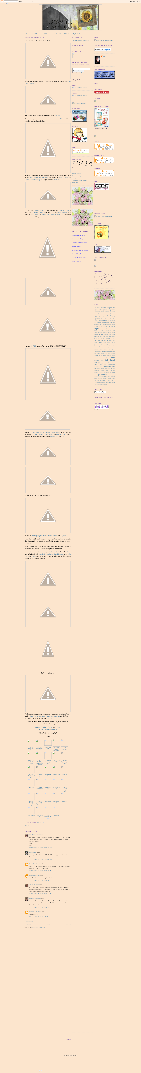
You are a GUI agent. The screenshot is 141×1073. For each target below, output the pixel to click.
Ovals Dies (64, 774)
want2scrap (97, 380)
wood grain (112, 382)
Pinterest (106, 316)
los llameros (107, 351)
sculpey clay (107, 372)
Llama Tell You (48, 747)
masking (112, 351)
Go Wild (33, 346)
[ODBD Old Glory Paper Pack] (48, 758)
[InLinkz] (95, 101)
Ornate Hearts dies (47, 787)
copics (97, 328)
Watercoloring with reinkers (79, 180)
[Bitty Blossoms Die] (48, 813)
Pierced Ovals (54, 436)
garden (109, 342)
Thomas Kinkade (103, 320)
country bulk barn (105, 328)
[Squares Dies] (48, 799)
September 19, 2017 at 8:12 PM (40, 871)
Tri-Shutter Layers (37, 212)
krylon (102, 349)
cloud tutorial (111, 326)
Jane (100, 315)
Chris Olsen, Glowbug (35, 834)
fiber (99, 340)
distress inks (98, 336)
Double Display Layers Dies (64, 761)
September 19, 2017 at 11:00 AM (41, 859)
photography (111, 364)
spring (113, 374)
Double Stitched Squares (50, 536)
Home (27, 34)
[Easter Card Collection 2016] (31, 758)
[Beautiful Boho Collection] (56, 746)
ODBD (35, 434)
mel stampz (97, 353)
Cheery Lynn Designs (101, 309)
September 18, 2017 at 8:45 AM (40, 848)
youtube (105, 384)
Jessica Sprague (105, 315)
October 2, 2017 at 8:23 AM (39, 917)
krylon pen (108, 349)
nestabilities (104, 358)
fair (114, 338)
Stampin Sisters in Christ (107, 318)
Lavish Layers (63, 177)
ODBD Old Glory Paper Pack (48, 761)
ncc (37, 824)
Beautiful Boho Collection (56, 749)
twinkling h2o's (111, 378)
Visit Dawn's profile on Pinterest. (80, 40)
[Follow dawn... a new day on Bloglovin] (102, 50)
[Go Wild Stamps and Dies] (31, 745)
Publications (67, 34)
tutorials (105, 378)
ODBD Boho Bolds (56, 761)
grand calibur (111, 344)
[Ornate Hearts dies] (48, 785)
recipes (113, 368)
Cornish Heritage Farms (104, 312)
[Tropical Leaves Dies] (39, 785)
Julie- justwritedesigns (35, 898)
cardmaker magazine (102, 324)
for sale (113, 340)
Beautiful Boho (61, 434)
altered (108, 322)
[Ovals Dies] (64, 773)
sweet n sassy (105, 376)
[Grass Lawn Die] (39, 813)
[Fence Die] (56, 813)
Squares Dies (48, 801)
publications (97, 368)
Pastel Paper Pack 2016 (64, 748)
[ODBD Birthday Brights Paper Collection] (40, 758)
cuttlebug (109, 332)
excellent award (102, 338)
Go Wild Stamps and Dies (31, 748)
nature (99, 358)
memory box (104, 353)
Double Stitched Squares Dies (39, 802)
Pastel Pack (34, 214)
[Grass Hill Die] (31, 813)
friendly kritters (98, 342)
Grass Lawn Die (40, 815)
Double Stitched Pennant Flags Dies (31, 803)
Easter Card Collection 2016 (51, 214)
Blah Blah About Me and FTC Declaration (43, 34)
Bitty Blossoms (58, 554)
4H (95, 307)
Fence (33, 556)
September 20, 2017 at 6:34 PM (40, 894)
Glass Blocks (75, 182)
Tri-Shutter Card (64, 210)
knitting (97, 349)
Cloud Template (76, 173)
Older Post (68, 924)
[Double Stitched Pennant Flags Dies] (31, 799)
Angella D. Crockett (34, 884)
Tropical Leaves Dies (39, 787)
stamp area (96, 376)
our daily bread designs (104, 361)
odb (109, 358)
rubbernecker (97, 370)
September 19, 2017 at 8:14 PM (40, 880)
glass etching (104, 344)
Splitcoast (97, 319)
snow (95, 375)
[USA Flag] (64, 799)
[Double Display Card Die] (31, 773)
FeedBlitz (81, 73)
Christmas (112, 309)
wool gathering (97, 384)
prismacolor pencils (109, 366)
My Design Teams (78, 34)
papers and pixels (106, 363)
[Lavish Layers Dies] (56, 785)
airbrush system (101, 322)
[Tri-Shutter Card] (48, 773)
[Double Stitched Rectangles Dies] (64, 785)
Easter (107, 313)
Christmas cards (99, 311)
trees (99, 378)
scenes (96, 372)
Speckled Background (78, 176)
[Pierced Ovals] (56, 773)
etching (96, 338)
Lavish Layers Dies (56, 787)
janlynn (113, 347)
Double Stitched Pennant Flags (38, 177)
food (109, 340)
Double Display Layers (53, 432)
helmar (96, 346)
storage (100, 376)
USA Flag (49, 718)
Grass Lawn (49, 554)
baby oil (112, 322)
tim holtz (111, 376)
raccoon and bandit (106, 368)
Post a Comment (29, 921)
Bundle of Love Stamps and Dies (39, 748)
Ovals (63, 436)
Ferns (51, 434)
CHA (99, 307)
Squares (63, 536)
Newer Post (28, 924)
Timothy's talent (111, 320)
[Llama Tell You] (48, 745)
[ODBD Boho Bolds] (56, 758)
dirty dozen (112, 334)
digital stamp (104, 334)
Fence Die (56, 815)
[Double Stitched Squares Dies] (39, 799)
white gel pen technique (100, 382)
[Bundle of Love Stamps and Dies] (40, 745)
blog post (57, 115)
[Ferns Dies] (31, 785)
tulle (102, 378)
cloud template (103, 326)
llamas (32, 824)
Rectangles (56, 716)
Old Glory (57, 180)
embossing (112, 336)
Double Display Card (38, 432)
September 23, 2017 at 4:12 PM (40, 907)
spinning (110, 374)
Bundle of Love (59, 119)
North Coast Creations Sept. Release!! (38, 40)
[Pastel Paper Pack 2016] (65, 746)
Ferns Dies (31, 787)
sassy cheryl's (110, 370)
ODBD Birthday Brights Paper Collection (39, 762)
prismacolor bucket (98, 366)
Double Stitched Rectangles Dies (65, 789)
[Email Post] (43, 822)
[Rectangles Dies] (56, 799)
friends (105, 342)
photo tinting (104, 364)
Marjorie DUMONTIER (35, 911)
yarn (102, 384)
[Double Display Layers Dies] (64, 758)
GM (98, 315)
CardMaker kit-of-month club (108, 307)
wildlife (107, 382)
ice (108, 346)
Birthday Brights (37, 536)
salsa (104, 370)
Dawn (104, 56)
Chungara (107, 311)
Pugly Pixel (112, 316)
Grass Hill (41, 554)
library (113, 349)
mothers (101, 355)
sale (102, 370)
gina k (113, 342)
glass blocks (97, 344)
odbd (57, 824)
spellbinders (102, 374)
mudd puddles (107, 355)
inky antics (112, 346)
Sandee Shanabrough (34, 864)
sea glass (112, 372)
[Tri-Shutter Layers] (39, 773)
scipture (101, 372)
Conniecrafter (33, 852)
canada (96, 324)
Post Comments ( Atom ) (38, 927)
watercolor (103, 380)
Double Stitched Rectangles (33, 180)
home (105, 346)
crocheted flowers (102, 332)
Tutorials (58, 34)
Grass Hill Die (31, 815)
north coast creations (46, 824)
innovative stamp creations (103, 348)
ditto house (106, 336)
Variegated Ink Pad (77, 178)
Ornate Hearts (62, 212)
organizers (97, 360)
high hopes (101, 346)
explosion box (109, 338)
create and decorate (102, 330)
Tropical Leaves (43, 434)
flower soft (104, 340)
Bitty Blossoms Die (48, 815)
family (96, 340)
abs (95, 322)
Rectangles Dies (56, 801)
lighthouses (97, 351)
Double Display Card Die (31, 776)
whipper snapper (110, 380)
